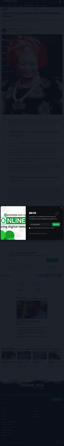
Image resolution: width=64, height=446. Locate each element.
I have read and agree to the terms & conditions (43, 228)
